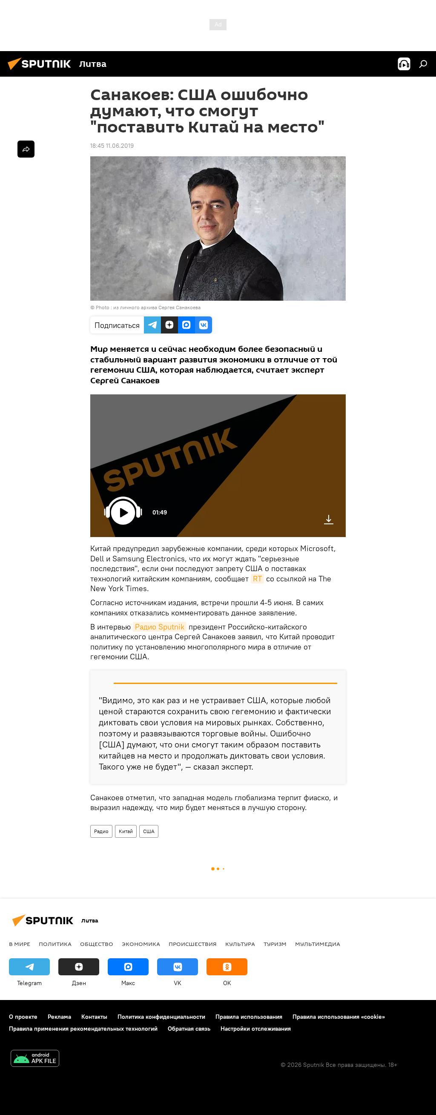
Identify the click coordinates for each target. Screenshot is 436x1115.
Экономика (141, 944)
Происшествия (193, 944)
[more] (25, 149)
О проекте (23, 1016)
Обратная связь (189, 1028)
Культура (240, 944)
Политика (55, 944)
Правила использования (248, 1016)
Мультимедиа (317, 944)
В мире (19, 944)
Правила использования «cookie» (339, 1016)
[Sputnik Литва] (41, 71)
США (149, 831)
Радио (101, 831)
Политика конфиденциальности (161, 1016)
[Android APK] (35, 1059)
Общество (96, 944)
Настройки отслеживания (256, 1028)
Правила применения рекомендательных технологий (83, 1028)
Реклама (59, 1016)
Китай (126, 831)
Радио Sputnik (159, 627)
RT (257, 578)
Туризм (275, 944)
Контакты (94, 1016)
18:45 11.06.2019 (112, 145)
